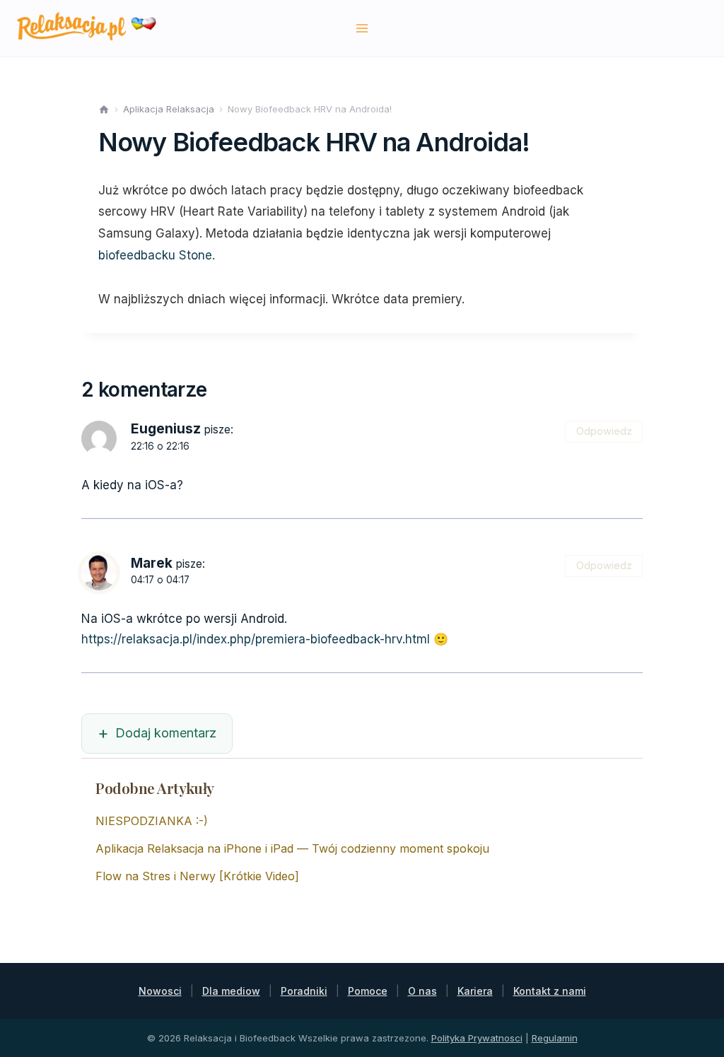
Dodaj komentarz (165, 732)
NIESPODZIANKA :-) (151, 821)
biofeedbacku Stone (155, 255)
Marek (152, 563)
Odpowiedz (604, 431)
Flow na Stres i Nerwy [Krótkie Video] (197, 876)
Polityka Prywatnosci (476, 1038)
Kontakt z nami (549, 991)
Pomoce (367, 991)
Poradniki (304, 991)
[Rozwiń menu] (362, 28)
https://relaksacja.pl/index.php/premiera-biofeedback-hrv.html (255, 639)
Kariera (475, 991)
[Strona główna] (104, 109)
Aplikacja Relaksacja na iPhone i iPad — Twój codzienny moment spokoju (292, 848)
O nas (422, 991)
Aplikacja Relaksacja (168, 109)
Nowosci (160, 991)
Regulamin (555, 1038)
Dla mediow (231, 991)
